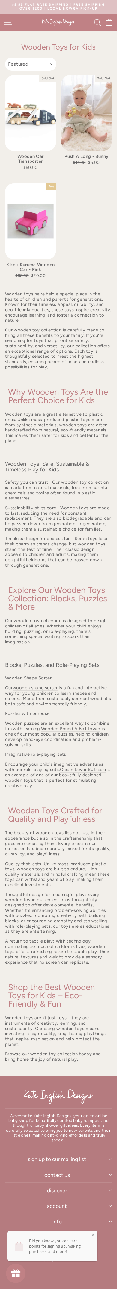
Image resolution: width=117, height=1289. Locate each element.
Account (57, 1206)
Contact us (57, 1175)
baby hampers (86, 1120)
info (57, 1221)
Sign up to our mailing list (57, 1159)
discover (57, 1190)
